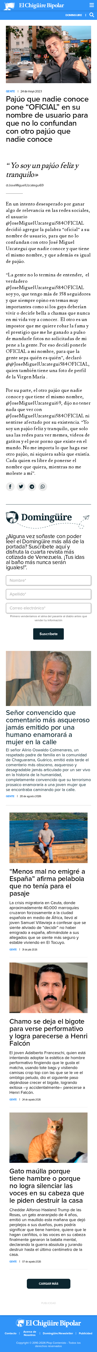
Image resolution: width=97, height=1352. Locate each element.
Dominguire (73, 15)
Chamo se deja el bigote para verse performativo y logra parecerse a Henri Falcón (48, 1032)
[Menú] (92, 5)
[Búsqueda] (92, 15)
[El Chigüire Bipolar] (33, 6)
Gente (10, 91)
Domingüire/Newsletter (58, 1333)
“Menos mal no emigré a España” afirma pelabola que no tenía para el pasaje (47, 882)
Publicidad (85, 1333)
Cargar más (48, 1284)
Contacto (10, 1333)
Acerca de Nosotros (29, 1333)
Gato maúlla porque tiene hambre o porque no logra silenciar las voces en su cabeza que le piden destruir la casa (46, 1186)
